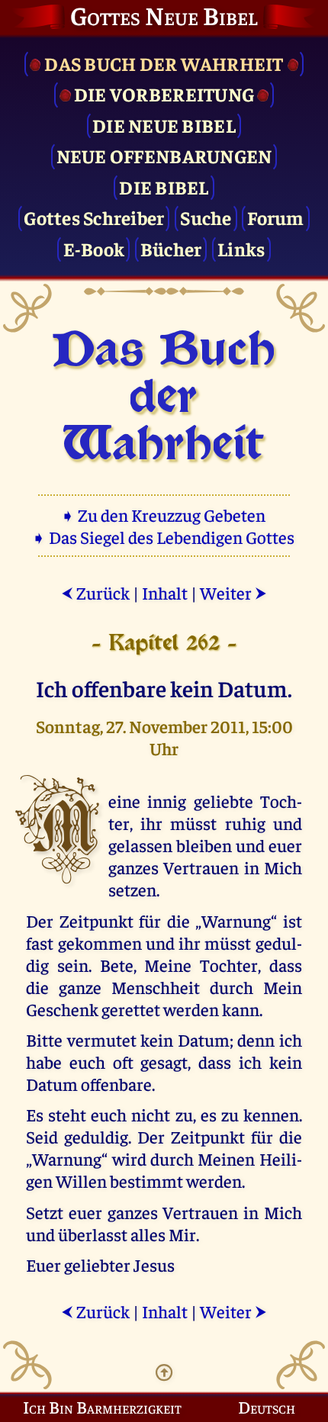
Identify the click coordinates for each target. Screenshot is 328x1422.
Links (241, 248)
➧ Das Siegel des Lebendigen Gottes (164, 537)
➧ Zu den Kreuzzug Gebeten (164, 514)
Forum (275, 217)
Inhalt (165, 592)
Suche (205, 217)
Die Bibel (163, 186)
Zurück (95, 592)
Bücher (171, 248)
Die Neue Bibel (164, 125)
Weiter (233, 592)
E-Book (94, 248)
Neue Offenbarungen (164, 155)
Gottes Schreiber (94, 217)
